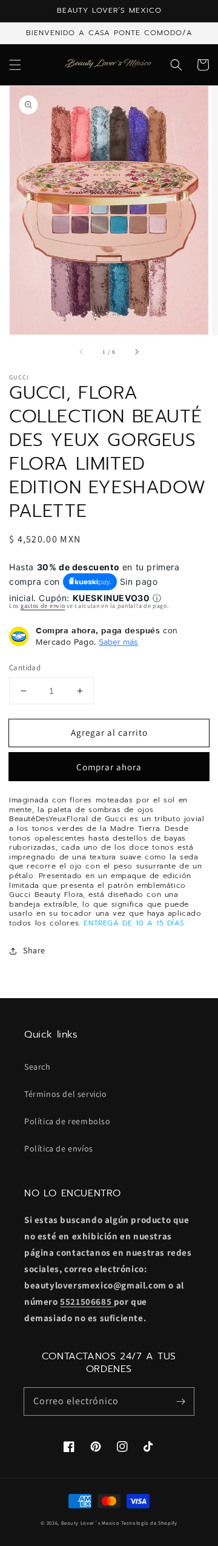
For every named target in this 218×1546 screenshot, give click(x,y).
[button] (15, 65)
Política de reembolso (67, 1121)
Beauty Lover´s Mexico (90, 1522)
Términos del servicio (65, 1093)
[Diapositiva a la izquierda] (81, 351)
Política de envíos (58, 1148)
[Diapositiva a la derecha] (136, 351)
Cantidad (25, 667)
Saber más (118, 642)
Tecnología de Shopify (149, 1522)
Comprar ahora (109, 767)
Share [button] (34, 950)
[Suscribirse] (180, 1401)
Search (37, 1066)
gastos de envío (43, 606)
